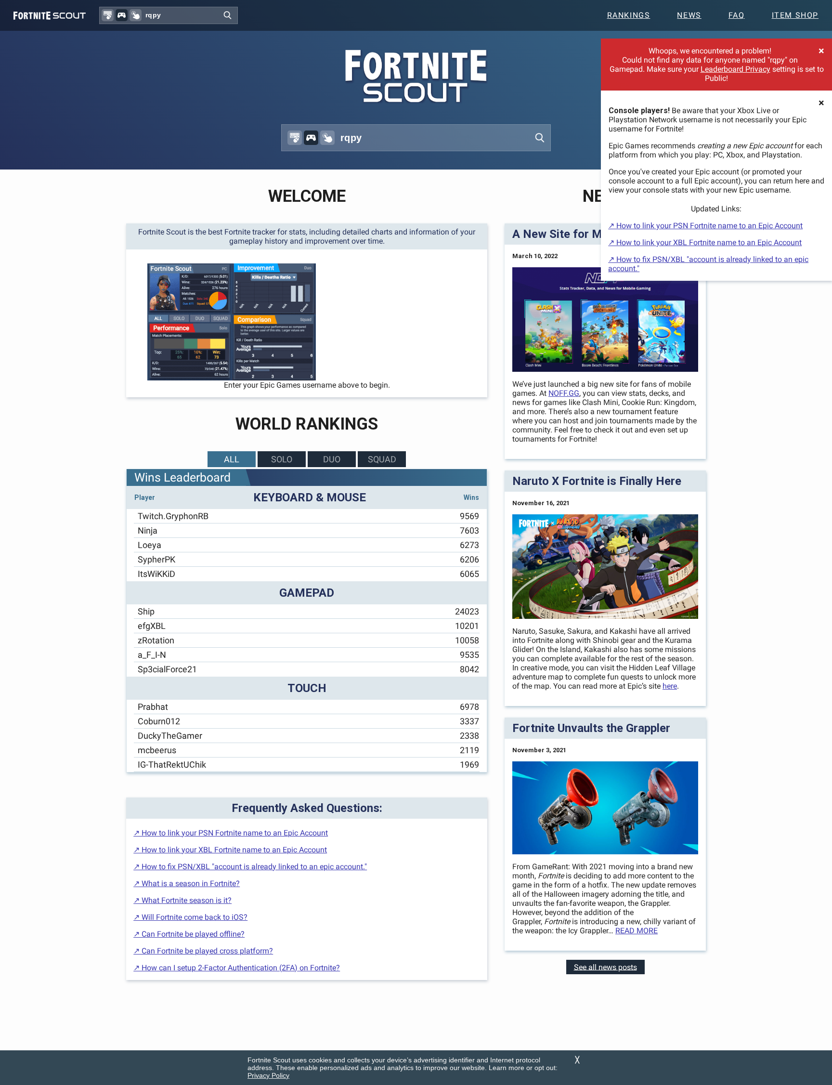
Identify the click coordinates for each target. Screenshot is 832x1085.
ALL (231, 459)
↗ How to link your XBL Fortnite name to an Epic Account (705, 242)
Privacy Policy (268, 1075)
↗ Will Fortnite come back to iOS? (190, 917)
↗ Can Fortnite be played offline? (189, 934)
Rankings (628, 15)
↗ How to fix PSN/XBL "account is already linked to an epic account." (250, 866)
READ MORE (636, 930)
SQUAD (382, 459)
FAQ (736, 15)
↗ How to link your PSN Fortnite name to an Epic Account (705, 225)
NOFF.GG (563, 393)
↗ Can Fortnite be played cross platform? (203, 950)
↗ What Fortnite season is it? (182, 900)
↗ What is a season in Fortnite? (186, 883)
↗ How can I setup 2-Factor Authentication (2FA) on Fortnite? (236, 967)
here (670, 686)
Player (144, 497)
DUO (331, 459)
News (689, 15)
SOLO (281, 459)
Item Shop (795, 15)
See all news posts (605, 966)
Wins (471, 497)
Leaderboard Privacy (735, 69)
